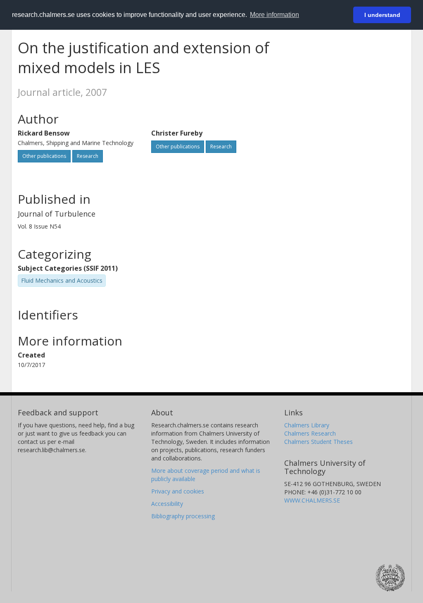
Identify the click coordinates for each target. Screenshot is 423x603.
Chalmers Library (306, 425)
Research (87, 156)
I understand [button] (382, 15)
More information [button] (274, 14)
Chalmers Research (310, 433)
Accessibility (167, 504)
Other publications (44, 156)
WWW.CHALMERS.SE (312, 500)
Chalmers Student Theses (318, 442)
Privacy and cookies (177, 491)
